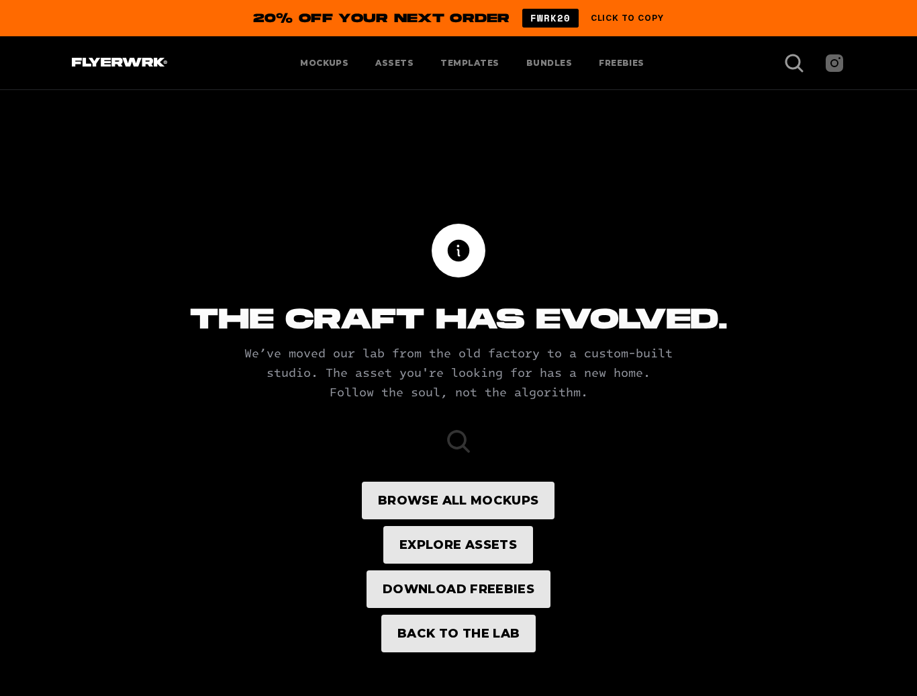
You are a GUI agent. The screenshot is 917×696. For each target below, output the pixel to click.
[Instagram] (834, 63)
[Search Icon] (794, 63)
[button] (458, 18)
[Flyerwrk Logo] (118, 63)
